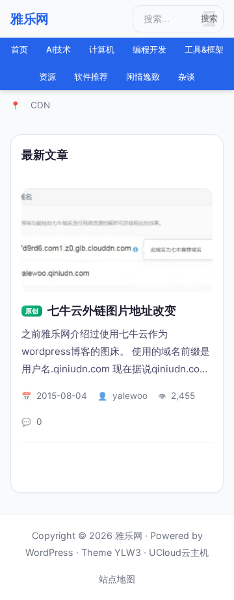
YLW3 (127, 552)
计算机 (101, 49)
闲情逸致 (143, 77)
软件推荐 (91, 77)
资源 (47, 77)
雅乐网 (29, 19)
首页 (19, 49)
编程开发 (149, 49)
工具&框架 (204, 49)
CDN (40, 105)
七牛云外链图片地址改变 (111, 310)
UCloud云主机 (179, 552)
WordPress (49, 552)
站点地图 (117, 578)
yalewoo (130, 395)
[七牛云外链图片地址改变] (117, 240)
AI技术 (58, 49)
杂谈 (186, 77)
